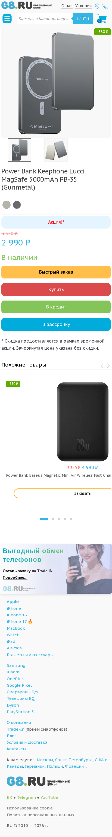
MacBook (16, 628)
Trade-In (15, 729)
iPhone (14, 608)
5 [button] (71, 519)
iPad (11, 641)
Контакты (16, 748)
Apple (13, 601)
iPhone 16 (17, 614)
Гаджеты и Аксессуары (30, 654)
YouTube (49, 797)
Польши (55, 766)
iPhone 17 (17, 621)
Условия (83, 5)
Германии (35, 766)
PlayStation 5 (20, 711)
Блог (11, 735)
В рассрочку (56, 324)
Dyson (13, 705)
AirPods (14, 647)
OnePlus (15, 678)
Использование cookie (30, 808)
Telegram (26, 797)
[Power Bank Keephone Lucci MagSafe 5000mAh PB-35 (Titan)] (6, 205)
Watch (13, 634)
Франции (74, 766)
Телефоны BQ (21, 698)
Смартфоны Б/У (22, 691)
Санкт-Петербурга (74, 759)
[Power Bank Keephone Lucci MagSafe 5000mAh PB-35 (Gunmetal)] (17, 205)
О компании (19, 722)
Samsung (16, 665)
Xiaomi (13, 671)
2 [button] (53, 519)
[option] (56, 83)
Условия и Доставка (27, 742)
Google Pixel (19, 685)
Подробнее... (15, 577)
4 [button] (65, 519)
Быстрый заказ (56, 272)
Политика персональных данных (40, 814)
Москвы (45, 759)
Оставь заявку (17, 571)
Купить (56, 289)
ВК (9, 797)
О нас (67, 5)
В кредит (56, 307)
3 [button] (59, 519)
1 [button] (44, 519)
